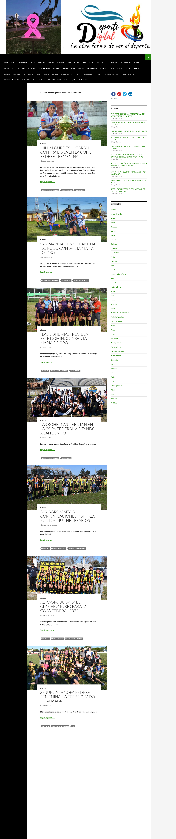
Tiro (112, 381)
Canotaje (60, 62)
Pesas (38, 74)
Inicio (6, 62)
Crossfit (99, 74)
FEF (73, 726)
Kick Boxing (26, 79)
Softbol (55, 74)
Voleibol (137, 62)
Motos (113, 291)
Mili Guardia (79, 190)
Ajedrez (111, 68)
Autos (33, 62)
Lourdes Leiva (67, 190)
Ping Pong (100, 62)
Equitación (115, 253)
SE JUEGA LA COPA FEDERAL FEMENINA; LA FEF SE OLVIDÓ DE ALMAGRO (67, 696)
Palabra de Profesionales (96, 68)
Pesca (113, 334)
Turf (76, 74)
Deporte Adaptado (111, 74)
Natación (51, 62)
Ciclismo (128, 68)
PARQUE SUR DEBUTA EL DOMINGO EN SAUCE (129, 131)
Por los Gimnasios (77, 68)
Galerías (56, 68)
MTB (34, 79)
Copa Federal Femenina (50, 190)
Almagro (45, 548)
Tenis (84, 62)
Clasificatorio (57, 638)
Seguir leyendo (47, 181)
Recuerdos (32, 68)
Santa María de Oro (81, 280)
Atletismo (41, 62)
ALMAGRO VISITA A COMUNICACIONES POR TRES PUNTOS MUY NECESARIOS (67, 516)
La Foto (113, 283)
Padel (69, 62)
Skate (66, 79)
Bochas (76, 62)
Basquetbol (23, 62)
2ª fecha (45, 371)
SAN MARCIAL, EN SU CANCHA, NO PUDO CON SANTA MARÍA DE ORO (68, 248)
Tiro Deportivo (66, 74)
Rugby (91, 62)
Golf (23, 68)
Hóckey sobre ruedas (11, 79)
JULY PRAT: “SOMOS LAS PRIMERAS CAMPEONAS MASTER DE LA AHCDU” (128, 115)
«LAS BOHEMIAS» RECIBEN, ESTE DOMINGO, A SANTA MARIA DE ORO (65, 338)
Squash (73, 79)
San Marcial (66, 280)
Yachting (65, 68)
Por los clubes (126, 62)
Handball (16, 74)
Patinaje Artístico (54, 79)
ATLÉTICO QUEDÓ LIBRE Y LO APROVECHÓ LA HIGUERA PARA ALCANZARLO (129, 164)
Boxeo (119, 68)
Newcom (42, 79)
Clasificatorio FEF (58, 548)
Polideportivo (112, 62)
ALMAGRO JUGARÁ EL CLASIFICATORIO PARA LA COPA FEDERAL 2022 (63, 606)
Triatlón (7, 74)
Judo (145, 68)
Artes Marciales (86, 74)
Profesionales (116, 356)
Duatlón (137, 68)
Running (46, 74)
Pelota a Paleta (44, 68)
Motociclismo (28, 74)
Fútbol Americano (127, 74)
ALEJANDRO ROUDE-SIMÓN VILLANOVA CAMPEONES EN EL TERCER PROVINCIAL (127, 156)
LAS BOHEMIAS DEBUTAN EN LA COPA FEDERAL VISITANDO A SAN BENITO (67, 428)
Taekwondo (83, 79)
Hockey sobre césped (11, 68)
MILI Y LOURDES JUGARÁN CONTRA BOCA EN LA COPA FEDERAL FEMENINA (65, 152)
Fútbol (13, 62)
